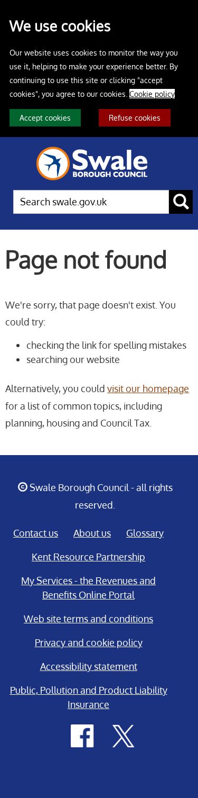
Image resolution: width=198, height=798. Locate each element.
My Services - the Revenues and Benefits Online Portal (88, 588)
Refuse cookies (135, 117)
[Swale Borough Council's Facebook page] (82, 735)
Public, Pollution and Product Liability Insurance (88, 697)
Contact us (35, 533)
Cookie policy (152, 93)
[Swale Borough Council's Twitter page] (123, 735)
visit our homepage (148, 388)
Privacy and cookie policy (89, 642)
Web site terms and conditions (88, 618)
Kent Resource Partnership (88, 557)
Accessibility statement (88, 666)
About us (92, 533)
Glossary (145, 533)
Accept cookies (45, 117)
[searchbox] (91, 202)
